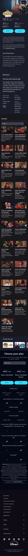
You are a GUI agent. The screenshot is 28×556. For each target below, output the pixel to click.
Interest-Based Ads (6, 512)
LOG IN (24, 2)
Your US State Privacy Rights (8, 503)
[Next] (25, 345)
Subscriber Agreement (7, 506)
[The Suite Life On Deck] (8, 345)
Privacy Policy (5, 498)
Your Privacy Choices (7, 509)
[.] (4, 539)
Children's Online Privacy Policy (9, 501)
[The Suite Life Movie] (20, 345)
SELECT (8, 31)
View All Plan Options (8, 53)
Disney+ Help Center (18, 481)
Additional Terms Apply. (10, 48)
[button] (14, 515)
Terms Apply (4, 464)
